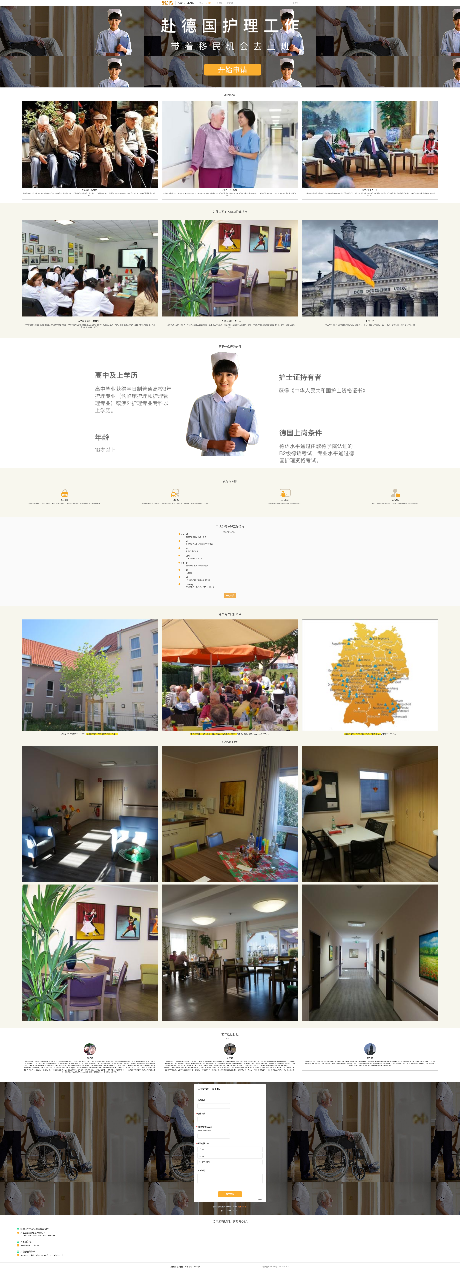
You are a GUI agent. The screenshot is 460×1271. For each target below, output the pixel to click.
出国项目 (209, 3)
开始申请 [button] (230, 595)
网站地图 (197, 1267)
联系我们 (180, 1267)
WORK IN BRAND (185, 3)
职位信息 (220, 3)
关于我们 (172, 1267)
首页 (201, 3)
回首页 (294, 3)
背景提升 (230, 3)
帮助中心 (188, 1267)
